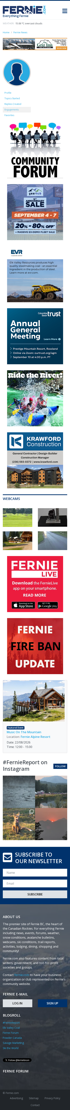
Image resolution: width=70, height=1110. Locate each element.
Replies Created (12, 104)
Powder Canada (12, 1038)
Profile (7, 92)
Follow (60, 766)
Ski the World (10, 1048)
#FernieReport (11, 1022)
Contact (35, 1105)
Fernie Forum (11, 1032)
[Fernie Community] (26, 9)
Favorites (9, 115)
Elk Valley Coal (11, 1027)
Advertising (16, 1098)
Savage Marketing (13, 1043)
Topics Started (12, 98)
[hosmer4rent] (17, 74)
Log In (17, 1003)
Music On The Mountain (24, 732)
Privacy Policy (52, 1098)
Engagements (11, 109)
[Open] (19, 792)
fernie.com (21, 975)
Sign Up (52, 1003)
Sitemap (34, 1098)
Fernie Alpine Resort (35, 737)
